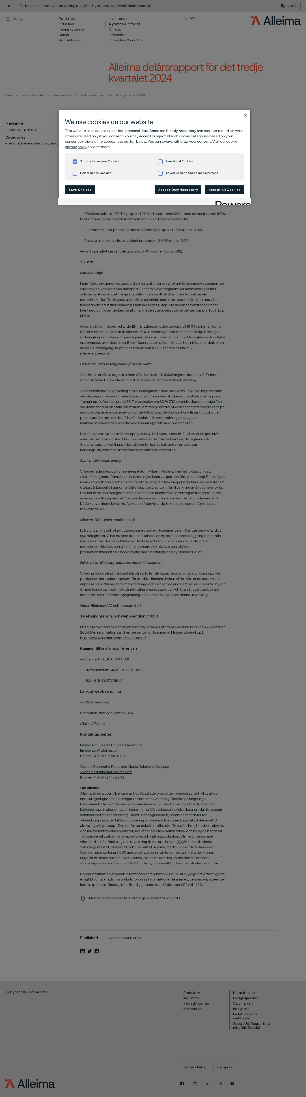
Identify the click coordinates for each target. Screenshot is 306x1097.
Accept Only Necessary (178, 189)
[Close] (245, 115)
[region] (154, 157)
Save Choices (80, 189)
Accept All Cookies (225, 189)
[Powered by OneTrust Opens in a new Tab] (232, 202)
